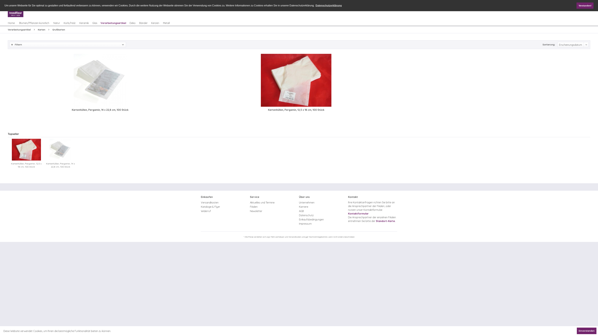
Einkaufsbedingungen (311, 219)
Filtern (18, 44)
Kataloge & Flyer (210, 206)
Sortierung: (549, 44)
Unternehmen (306, 202)
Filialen (254, 206)
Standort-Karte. (386, 221)
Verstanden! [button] (585, 5)
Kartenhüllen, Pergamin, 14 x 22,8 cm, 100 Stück (100, 109)
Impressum (305, 223)
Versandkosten (209, 202)
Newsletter (256, 211)
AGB (301, 211)
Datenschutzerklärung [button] (329, 5)
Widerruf (206, 211)
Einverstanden (587, 330)
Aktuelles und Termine (262, 202)
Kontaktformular (358, 213)
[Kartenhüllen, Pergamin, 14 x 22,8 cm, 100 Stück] (100, 80)
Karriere (303, 206)
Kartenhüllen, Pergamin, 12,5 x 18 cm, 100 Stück (296, 109)
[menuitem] (11, 23)
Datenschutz (306, 215)
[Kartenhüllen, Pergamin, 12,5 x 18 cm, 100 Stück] (296, 80)
